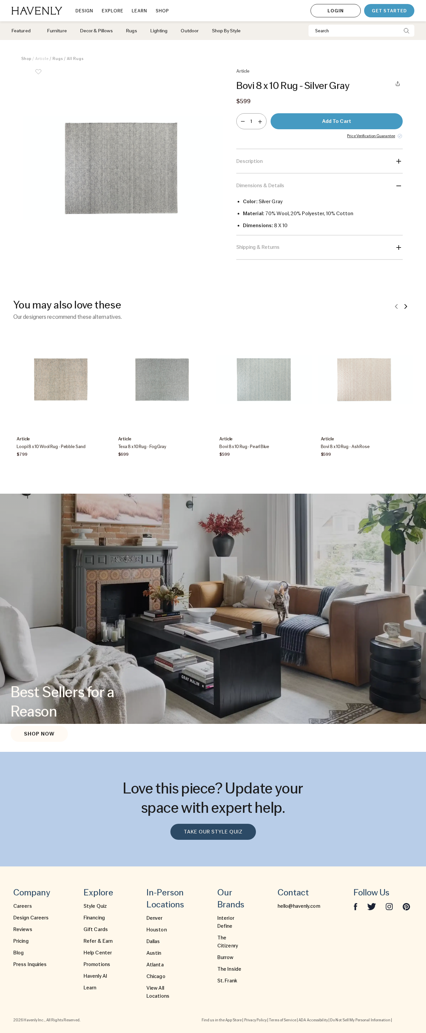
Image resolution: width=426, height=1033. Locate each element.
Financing (94, 918)
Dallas (153, 941)
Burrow (225, 957)
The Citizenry (227, 942)
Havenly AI (95, 976)
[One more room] (260, 121)
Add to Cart (336, 121)
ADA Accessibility (313, 1020)
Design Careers (31, 918)
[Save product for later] (38, 76)
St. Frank (227, 981)
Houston (156, 930)
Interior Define (225, 922)
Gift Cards (96, 929)
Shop (26, 58)
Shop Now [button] (39, 734)
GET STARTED (389, 10)
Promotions (97, 964)
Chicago (155, 976)
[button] (123, 168)
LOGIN (335, 10)
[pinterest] (406, 906)
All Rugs (75, 58)
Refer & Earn (98, 941)
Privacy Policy (255, 1020)
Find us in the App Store (222, 1020)
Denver (154, 918)
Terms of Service (282, 1020)
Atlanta (155, 965)
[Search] (406, 30)
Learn (90, 988)
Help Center (98, 953)
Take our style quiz (213, 832)
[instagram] (389, 906)
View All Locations (157, 992)
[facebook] (355, 906)
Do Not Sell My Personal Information (360, 1020)
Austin (153, 953)
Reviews (22, 929)
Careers (22, 906)
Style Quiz (95, 906)
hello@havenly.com (299, 906)
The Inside (229, 969)
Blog (18, 953)
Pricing (21, 941)
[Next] (406, 306)
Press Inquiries (30, 964)
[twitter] (371, 906)
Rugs (58, 58)
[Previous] (396, 306)
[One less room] (243, 121)
